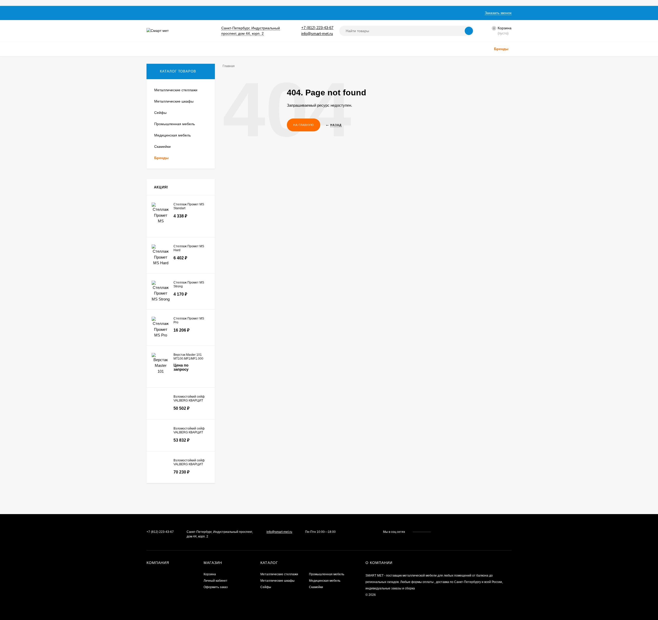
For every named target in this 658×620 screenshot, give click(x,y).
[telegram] (448, 532)
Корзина (210, 574)
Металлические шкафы (277, 580)
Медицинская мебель (324, 580)
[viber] (453, 532)
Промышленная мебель (326, 574)
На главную (303, 124)
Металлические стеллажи (279, 574)
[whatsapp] (443, 532)
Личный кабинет (215, 580)
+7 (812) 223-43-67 (317, 27)
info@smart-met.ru (317, 33)
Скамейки (316, 587)
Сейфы (265, 587)
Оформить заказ (216, 587)
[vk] (438, 532)
